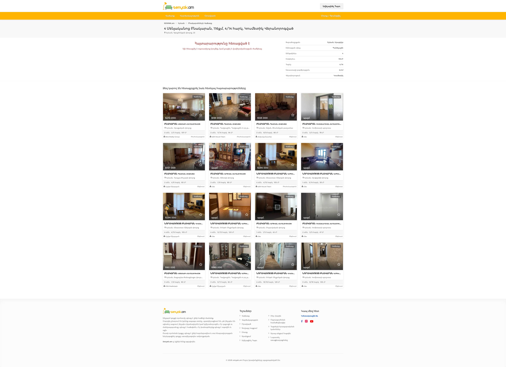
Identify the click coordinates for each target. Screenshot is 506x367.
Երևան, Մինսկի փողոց (223, 178)
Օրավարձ (210, 15)
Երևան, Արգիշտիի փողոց (316, 178)
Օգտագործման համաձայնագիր (278, 321)
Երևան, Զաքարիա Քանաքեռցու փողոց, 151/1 (184, 277)
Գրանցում (246, 336)
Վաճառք (170, 15)
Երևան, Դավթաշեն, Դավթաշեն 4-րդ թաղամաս (231, 277)
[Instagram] (306, 321)
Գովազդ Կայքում (249, 328)
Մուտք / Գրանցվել (331, 15)
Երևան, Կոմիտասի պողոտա (317, 128)
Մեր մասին (276, 316)
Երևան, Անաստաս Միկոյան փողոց (274, 178)
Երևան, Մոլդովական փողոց (271, 228)
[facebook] (301, 321)
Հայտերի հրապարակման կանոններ (282, 327)
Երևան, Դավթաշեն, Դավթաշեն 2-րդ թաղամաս (231, 128)
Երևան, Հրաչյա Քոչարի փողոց (180, 178)
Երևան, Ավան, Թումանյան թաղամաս (275, 128)
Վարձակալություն (189, 15)
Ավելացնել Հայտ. (332, 6)
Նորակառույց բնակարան (282, 173)
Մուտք (245, 332)
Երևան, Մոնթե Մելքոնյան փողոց (227, 228)
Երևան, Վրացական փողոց (178, 128)
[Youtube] (311, 321)
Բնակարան (182, 124)
